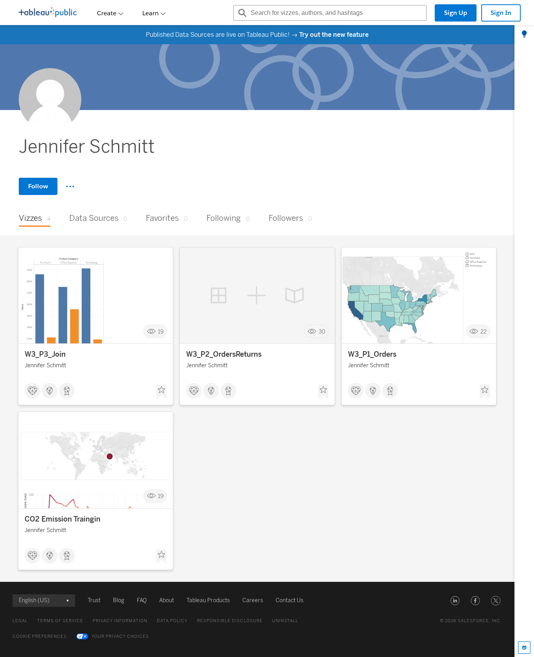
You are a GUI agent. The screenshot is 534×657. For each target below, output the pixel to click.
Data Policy (172, 620)
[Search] (241, 13)
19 (160, 331)
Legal (20, 620)
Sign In (501, 13)
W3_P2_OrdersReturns (224, 354)
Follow (38, 186)
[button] (455, 600)
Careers (252, 600)
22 (483, 331)
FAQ (142, 600)
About (166, 600)
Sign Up (455, 13)
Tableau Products (208, 600)
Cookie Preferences (40, 636)
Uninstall (285, 620)
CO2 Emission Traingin (62, 519)
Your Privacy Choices (120, 636)
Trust (94, 600)
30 (322, 331)
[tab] (524, 34)
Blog (118, 600)
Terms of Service (60, 620)
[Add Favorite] (161, 391)
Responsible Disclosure (230, 620)
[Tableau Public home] (48, 13)
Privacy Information (120, 620)
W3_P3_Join (45, 354)
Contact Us (289, 600)
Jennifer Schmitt (45, 365)
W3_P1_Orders (372, 354)
